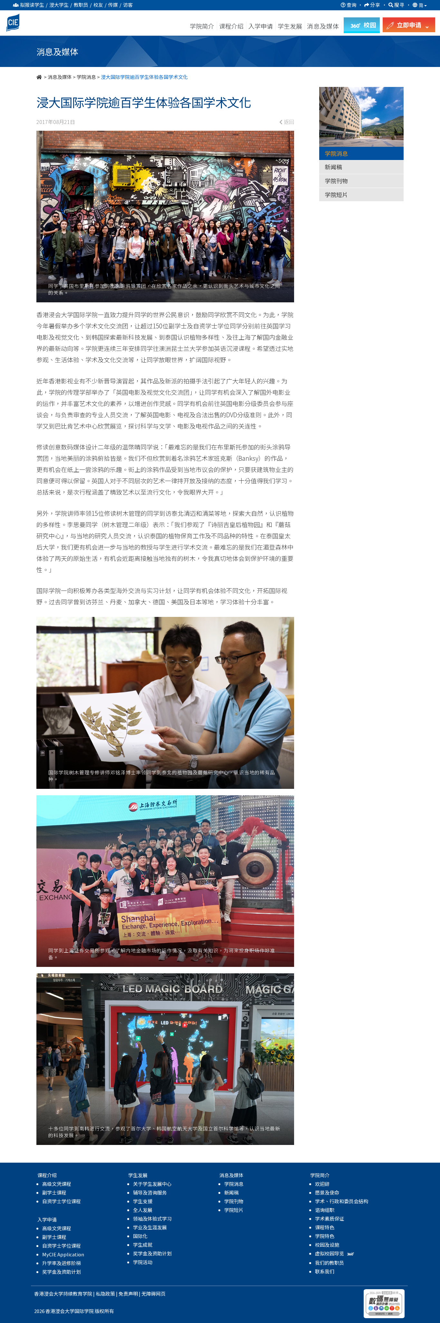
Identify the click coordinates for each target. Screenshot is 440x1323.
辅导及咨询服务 (150, 1192)
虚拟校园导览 (330, 1253)
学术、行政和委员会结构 (341, 1201)
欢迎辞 (322, 1183)
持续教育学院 (77, 1293)
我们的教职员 (329, 1262)
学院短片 (336, 194)
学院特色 (324, 1236)
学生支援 (142, 1201)
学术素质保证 (329, 1218)
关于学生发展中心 (152, 1183)
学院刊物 (336, 180)
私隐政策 (105, 1293)
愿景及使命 (327, 1192)
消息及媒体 (60, 76)
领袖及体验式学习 (152, 1218)
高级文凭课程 (56, 1183)
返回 (288, 122)
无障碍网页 (153, 1293)
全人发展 (142, 1209)
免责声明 (128, 1293)
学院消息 (86, 76)
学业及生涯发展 (150, 1227)
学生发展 (290, 26)
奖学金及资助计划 (61, 1271)
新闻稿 (333, 167)
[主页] (39, 76)
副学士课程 (54, 1192)
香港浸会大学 (48, 1293)
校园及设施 (327, 1244)
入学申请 (260, 26)
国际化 (140, 1236)
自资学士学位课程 (61, 1201)
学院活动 (142, 1262)
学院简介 (202, 26)
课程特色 (324, 1227)
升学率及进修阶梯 (61, 1263)
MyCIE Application (63, 1254)
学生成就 (142, 1244)
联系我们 (324, 1271)
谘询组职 (324, 1209)
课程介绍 (232, 26)
